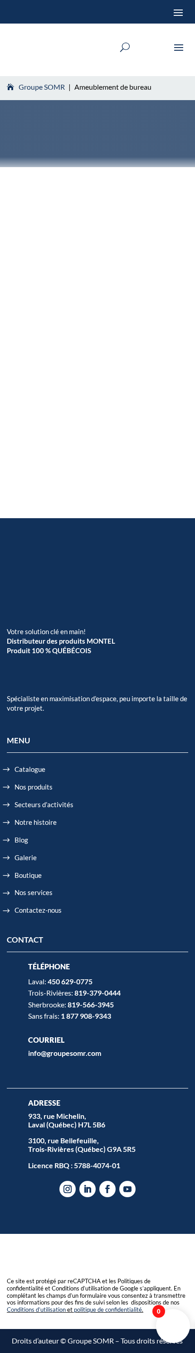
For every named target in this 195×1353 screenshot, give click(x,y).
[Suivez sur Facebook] (107, 1189)
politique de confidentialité (108, 1309)
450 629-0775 (70, 981)
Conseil (69, 324)
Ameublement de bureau (109, 309)
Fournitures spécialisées (120, 324)
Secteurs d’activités (44, 804)
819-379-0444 (97, 992)
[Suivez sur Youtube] (127, 1189)
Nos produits (34, 787)
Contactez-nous (38, 910)
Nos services (34, 892)
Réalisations (35, 339)
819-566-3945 (91, 1004)
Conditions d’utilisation (36, 1309)
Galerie (26, 857)
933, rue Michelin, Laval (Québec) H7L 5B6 (66, 1120)
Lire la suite (39, 435)
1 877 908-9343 (86, 1015)
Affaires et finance (43, 309)
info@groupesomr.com (64, 1053)
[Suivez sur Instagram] (67, 1189)
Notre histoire (36, 822)
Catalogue (30, 769)
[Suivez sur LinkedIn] (87, 1189)
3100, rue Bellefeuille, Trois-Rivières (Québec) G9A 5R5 (82, 1144)
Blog (21, 840)
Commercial (35, 324)
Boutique (28, 875)
